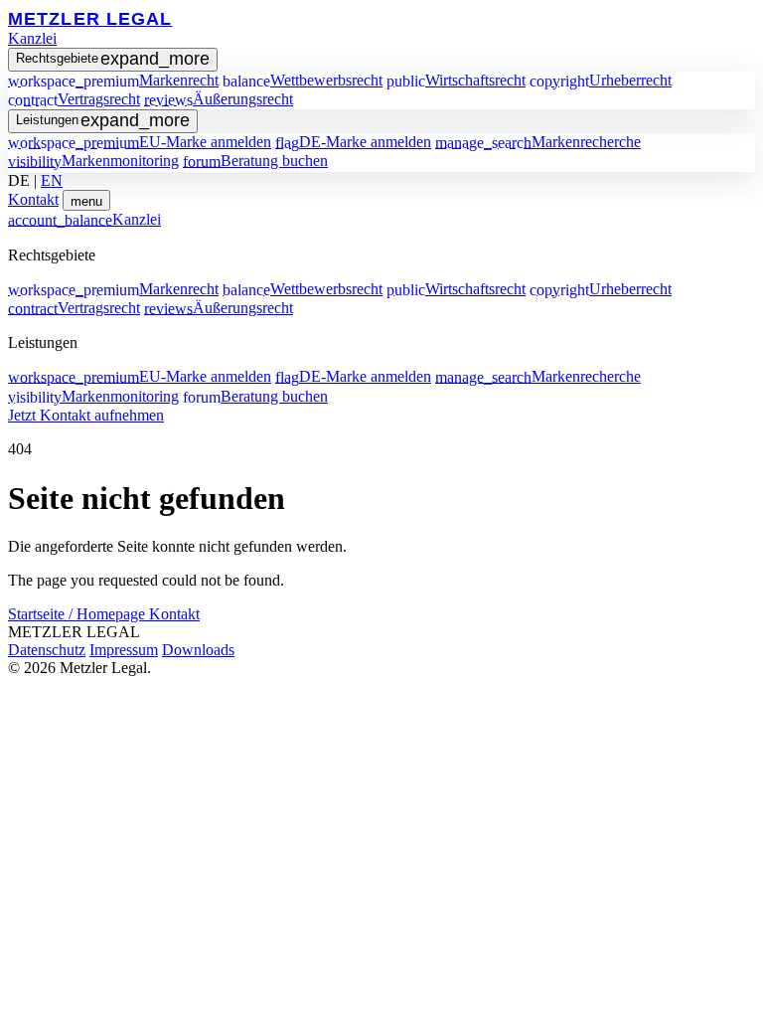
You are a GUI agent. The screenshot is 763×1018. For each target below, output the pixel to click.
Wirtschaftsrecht (456, 80)
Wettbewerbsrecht (302, 80)
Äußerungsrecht (218, 98)
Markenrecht (113, 80)
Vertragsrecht (74, 98)
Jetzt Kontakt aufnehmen (86, 415)
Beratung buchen (255, 160)
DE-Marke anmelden (353, 141)
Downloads (198, 649)
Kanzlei (32, 38)
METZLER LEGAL (90, 18)
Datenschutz (46, 649)
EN (52, 180)
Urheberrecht (601, 80)
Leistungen (103, 120)
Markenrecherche (538, 141)
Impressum (123, 649)
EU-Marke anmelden (139, 141)
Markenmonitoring (93, 160)
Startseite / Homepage (78, 613)
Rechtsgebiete (113, 59)
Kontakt (33, 199)
